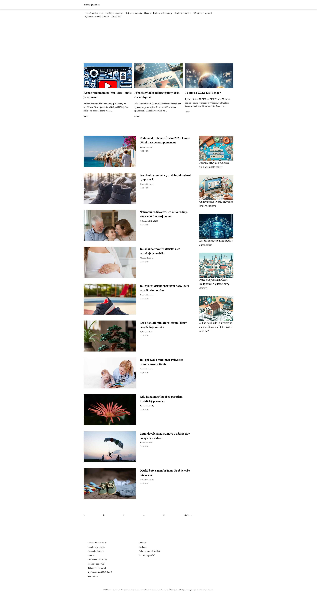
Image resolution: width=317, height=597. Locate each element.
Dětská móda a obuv (94, 13)
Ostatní (147, 13)
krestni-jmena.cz (92, 4)
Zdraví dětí (116, 16)
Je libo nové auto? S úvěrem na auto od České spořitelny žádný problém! (215, 327)
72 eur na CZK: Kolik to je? (203, 92)
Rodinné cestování (183, 13)
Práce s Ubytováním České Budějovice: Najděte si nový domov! (214, 283)
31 (164, 515)
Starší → (188, 515)
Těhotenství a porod (203, 13)
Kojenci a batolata (133, 13)
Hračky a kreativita (114, 13)
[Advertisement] (158, 36)
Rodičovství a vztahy (162, 13)
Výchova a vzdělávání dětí (97, 16)
